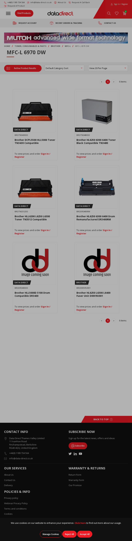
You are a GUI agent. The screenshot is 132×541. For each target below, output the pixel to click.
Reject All (69, 534)
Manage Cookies (51, 534)
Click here (80, 522)
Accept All (85, 534)
